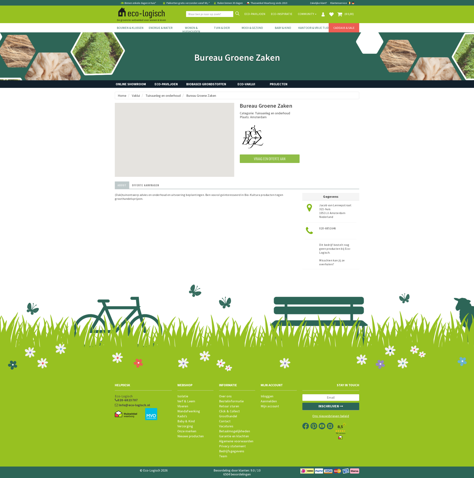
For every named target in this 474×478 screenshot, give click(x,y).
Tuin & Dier (222, 28)
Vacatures (226, 426)
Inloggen (267, 396)
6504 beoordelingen (237, 474)
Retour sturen (229, 406)
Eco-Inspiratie (281, 14)
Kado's (182, 416)
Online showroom (131, 84)
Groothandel (228, 416)
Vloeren (182, 406)
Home (122, 95)
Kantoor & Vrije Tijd (313, 28)
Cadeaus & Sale (344, 28)
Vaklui (136, 95)
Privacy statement (232, 446)
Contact (225, 421)
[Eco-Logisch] (140, 12)
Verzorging (185, 426)
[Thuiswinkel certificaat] (126, 414)
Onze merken (186, 431)
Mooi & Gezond (252, 28)
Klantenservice (338, 3)
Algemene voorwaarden (236, 441)
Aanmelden (269, 401)
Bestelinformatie (231, 401)
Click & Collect (229, 411)
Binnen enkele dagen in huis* (140, 3)
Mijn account (270, 406)
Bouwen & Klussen (130, 28)
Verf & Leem (186, 401)
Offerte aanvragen (145, 185)
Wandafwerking (188, 411)
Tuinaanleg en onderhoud (163, 95)
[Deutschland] (353, 3)
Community (306, 14)
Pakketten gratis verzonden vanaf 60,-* (188, 3)
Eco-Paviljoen (166, 84)
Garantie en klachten (234, 436)
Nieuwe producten (190, 436)
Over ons (225, 396)
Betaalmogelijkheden (234, 431)
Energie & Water (161, 28)
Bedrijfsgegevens (231, 451)
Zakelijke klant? (318, 3)
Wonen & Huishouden (191, 29)
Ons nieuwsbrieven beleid (330, 416)
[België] (349, 3)
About (122, 185)
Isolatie (182, 396)
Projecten (278, 84)
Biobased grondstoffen (206, 84)
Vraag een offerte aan (269, 158)
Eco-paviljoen (254, 14)
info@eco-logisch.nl (134, 405)
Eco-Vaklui (246, 84)
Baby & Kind (283, 28)
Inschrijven (329, 406)
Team (223, 456)
